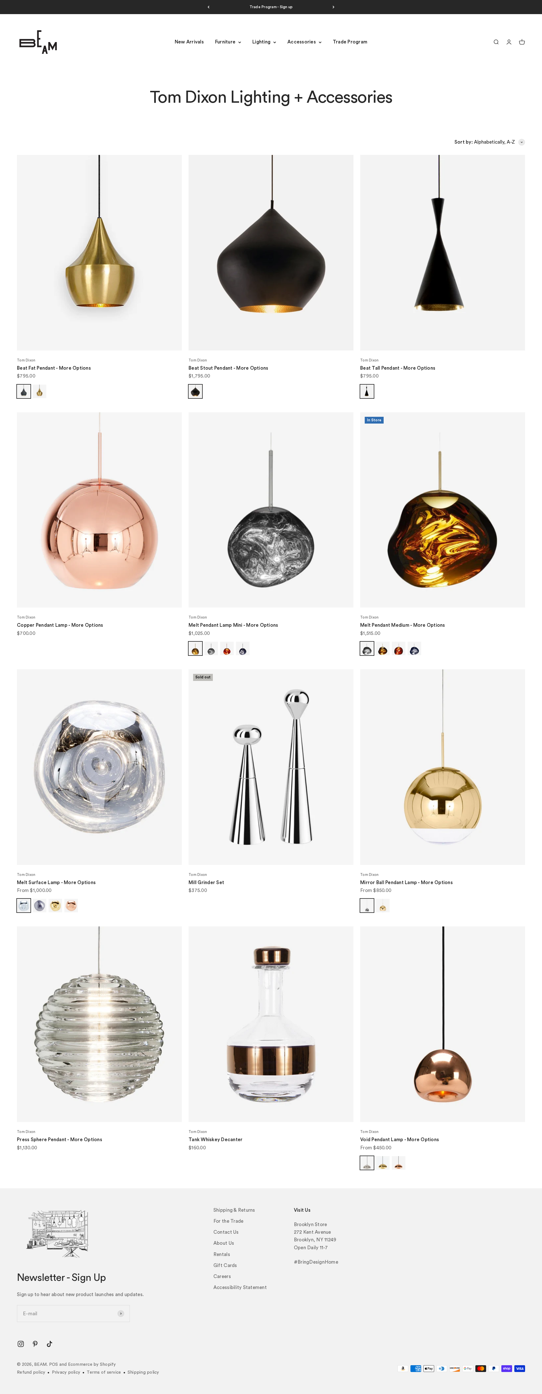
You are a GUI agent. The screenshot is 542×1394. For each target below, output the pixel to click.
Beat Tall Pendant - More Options (397, 368)
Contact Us (226, 1232)
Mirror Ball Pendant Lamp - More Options (406, 882)
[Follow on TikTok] (49, 1344)
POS (53, 1364)
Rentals (221, 1254)
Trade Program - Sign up (271, 7)
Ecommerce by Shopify (92, 1364)
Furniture (225, 42)
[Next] (334, 7)
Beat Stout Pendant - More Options (228, 368)
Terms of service (104, 1372)
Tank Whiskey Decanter (215, 1139)
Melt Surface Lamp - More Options (56, 882)
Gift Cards (225, 1265)
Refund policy (31, 1372)
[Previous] (208, 7)
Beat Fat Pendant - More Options (54, 368)
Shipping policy (143, 1372)
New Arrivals (189, 42)
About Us (223, 1243)
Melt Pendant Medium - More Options (402, 625)
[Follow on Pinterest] (35, 1344)
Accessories (301, 42)
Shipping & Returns (234, 1210)
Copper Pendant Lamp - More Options (60, 625)
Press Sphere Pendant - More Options (59, 1139)
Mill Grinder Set (206, 882)
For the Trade (228, 1221)
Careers (222, 1276)
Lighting (261, 42)
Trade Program (350, 42)
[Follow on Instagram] (21, 1344)
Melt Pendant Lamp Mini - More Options (233, 625)
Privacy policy (66, 1372)
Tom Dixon (26, 360)
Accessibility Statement (240, 1287)
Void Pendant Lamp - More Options (399, 1139)
